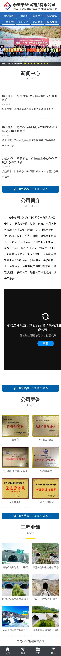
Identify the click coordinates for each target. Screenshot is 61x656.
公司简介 (23, 16)
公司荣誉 (37, 22)
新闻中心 (37, 16)
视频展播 (52, 16)
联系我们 (52, 22)
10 (44, 63)
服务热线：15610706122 (33, 188)
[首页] (7, 649)
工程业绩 (9, 22)
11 (47, 63)
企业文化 (23, 22)
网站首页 (9, 16)
